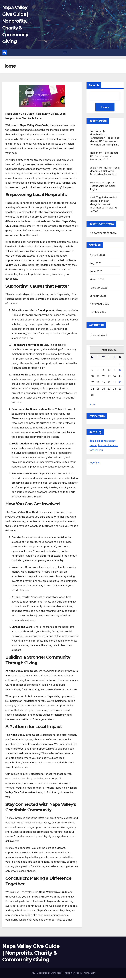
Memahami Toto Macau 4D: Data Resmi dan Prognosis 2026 (104, 156)
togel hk (94, 462)
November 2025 (99, 303)
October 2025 (98, 312)
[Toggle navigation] (65, 52)
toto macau (96, 450)
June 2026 (96, 271)
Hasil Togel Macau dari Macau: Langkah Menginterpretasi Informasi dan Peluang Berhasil (103, 204)
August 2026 (97, 255)
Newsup (75, 973)
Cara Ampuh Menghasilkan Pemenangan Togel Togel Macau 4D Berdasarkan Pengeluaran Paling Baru (105, 138)
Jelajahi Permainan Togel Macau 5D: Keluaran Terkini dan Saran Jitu (105, 171)
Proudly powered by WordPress (46, 973)
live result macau (108, 445)
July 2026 (96, 263)
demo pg (95, 440)
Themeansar (89, 973)
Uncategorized (98, 335)
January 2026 (98, 295)
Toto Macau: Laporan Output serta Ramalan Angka (103, 186)
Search (94, 85)
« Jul (92, 404)
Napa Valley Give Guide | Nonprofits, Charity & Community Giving (30, 953)
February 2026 (98, 287)
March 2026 (97, 279)
